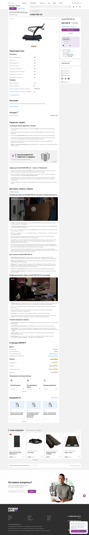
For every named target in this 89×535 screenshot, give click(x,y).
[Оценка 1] (30, 465)
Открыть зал (42, 3)
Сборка (48, 519)
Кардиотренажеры (53, 353)
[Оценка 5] (37, 465)
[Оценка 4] (36, 465)
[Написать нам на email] (62, 79)
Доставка (49, 516)
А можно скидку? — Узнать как (68, 26)
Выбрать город (21, 8)
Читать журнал (54, 397)
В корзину (71, 33)
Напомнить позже (13, 14)
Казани (69, 50)
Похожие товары (34, 430)
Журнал (54, 3)
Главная (9, 516)
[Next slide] (57, 32)
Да (12, 8)
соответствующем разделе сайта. (29, 175)
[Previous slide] (10, 32)
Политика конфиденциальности (14, 524)
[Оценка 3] (34, 465)
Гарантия (49, 517)
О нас (49, 3)
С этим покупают (16, 430)
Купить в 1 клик (70, 29)
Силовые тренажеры (53, 355)
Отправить (32, 491)
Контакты (61, 3)
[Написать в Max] (69, 79)
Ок (78, 531)
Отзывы (13, 112)
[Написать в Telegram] (65, 79)
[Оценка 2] (32, 465)
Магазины (10, 517)
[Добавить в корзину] (23, 457)
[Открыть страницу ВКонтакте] (69, 530)
